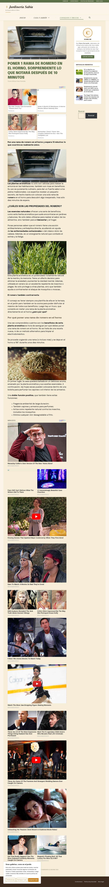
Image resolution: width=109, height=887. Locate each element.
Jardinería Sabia (21, 7)
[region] (22, 873)
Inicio (23, 17)
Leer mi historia (88, 56)
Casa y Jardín (40, 17)
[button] (90, 17)
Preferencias (11, 880)
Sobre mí (65, 1)
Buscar (81, 111)
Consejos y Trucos (69, 17)
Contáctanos (74, 1)
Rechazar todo (21, 880)
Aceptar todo (33, 880)
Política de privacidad (87, 1)
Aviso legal (99, 1)
